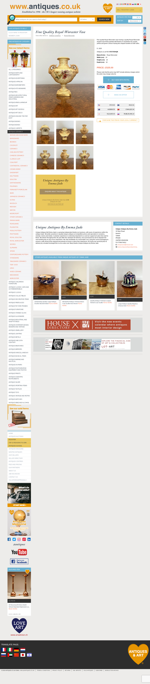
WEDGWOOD (14, 275)
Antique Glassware (16, 316)
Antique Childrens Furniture (16, 283)
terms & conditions (43, 670)
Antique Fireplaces (16, 302)
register (12, 439)
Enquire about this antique (55, 191)
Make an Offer (120, 95)
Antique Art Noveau (16, 109)
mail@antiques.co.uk (27, 670)
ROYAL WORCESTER (17, 241)
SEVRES (13, 244)
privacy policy (57, 670)
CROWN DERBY (15, 169)
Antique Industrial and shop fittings (18, 320)
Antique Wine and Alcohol (19, 402)
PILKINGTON (14, 227)
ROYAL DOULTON (16, 237)
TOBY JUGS (14, 265)
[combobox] (87, 19)
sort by (120, 21)
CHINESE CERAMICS (17, 155)
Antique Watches (15, 399)
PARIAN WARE (15, 220)
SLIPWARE (13, 248)
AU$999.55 (111, 109)
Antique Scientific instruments (16, 378)
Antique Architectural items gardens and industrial (18, 97)
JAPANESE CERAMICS (17, 196)
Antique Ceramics (16, 131)
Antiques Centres (16, 461)
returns (67, 670)
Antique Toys (14, 392)
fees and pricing (15, 464)
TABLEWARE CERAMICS (18, 261)
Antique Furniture (16, 309)
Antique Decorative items (19, 299)
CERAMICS (13, 149)
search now (104, 19)
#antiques (19, 544)
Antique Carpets (15, 128)
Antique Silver (14, 382)
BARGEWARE (14, 138)
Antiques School (15, 446)
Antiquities (13, 92)
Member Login (14, 36)
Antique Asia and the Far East (18, 117)
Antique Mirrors (15, 349)
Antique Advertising (17, 78)
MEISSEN (13, 207)
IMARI (12, 193)
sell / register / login (125, 10)
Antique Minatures (16, 346)
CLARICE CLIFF (15, 159)
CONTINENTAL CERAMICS (19, 166)
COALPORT (14, 162)
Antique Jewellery (16, 330)
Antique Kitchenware (17, 88)
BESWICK (13, 142)
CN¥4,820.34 (130, 109)
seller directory (16, 458)
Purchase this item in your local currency (120, 120)
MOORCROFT (14, 213)
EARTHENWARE (15, 183)
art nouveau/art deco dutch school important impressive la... (19, 607)
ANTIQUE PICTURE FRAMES (18, 306)
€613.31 (131, 105)
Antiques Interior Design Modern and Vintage (19, 326)
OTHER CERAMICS (16, 217)
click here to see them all (55, 204)
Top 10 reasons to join (17, 442)
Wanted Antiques (15, 452)
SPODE (12, 251)
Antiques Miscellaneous (18, 352)
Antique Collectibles (17, 296)
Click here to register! (18, 32)
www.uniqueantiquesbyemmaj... (128, 247)
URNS (12, 268)
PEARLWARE (14, 224)
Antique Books (14, 121)
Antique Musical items (17, 356)
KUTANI (12, 200)
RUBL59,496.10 (129, 114)
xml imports (77, 670)
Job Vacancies (14, 474)
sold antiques (88, 670)
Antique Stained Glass (17, 313)
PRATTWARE (14, 234)
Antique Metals (15, 337)
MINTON (12, 210)
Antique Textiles (15, 389)
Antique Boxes (14, 125)
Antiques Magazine (16, 449)
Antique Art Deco (15, 113)
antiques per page (124, 17)
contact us (13, 477)
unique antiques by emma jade (55, 181)
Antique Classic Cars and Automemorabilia (19, 288)
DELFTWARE (14, 176)
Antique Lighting (15, 334)
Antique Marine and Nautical (16, 360)
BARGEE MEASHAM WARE (19, 135)
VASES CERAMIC (15, 271)
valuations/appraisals (17, 480)
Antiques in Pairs (15, 365)
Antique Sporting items (18, 385)
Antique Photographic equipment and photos (18, 369)
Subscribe (99, 670)
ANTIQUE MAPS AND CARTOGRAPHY (15, 74)
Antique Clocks (15, 292)
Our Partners (14, 467)
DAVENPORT (14, 172)
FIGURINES (13, 186)
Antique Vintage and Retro (19, 396)
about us (12, 471)
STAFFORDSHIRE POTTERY (19, 254)
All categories (15, 69)
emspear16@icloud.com (125, 245)
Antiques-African (15, 81)
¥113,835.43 (111, 114)
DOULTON (13, 179)
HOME (11, 433)
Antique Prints (14, 373)
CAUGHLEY (14, 145)
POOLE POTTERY (16, 230)
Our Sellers (14, 455)
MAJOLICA (13, 203)
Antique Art (13, 106)
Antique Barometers (17, 85)
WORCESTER (14, 278)
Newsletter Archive (112, 670)
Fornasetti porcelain (18, 190)
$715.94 (112, 105)
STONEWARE (14, 258)
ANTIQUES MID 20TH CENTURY (16, 341)
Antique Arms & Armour (18, 102)
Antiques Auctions (16, 436)
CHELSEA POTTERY (16, 152)
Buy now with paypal (120, 80)
